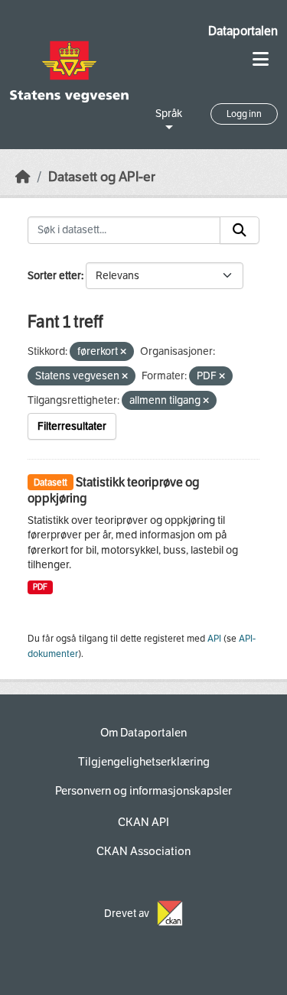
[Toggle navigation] (260, 59)
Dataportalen (243, 31)
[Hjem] (23, 177)
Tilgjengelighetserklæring (144, 762)
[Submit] (239, 230)
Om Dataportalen (143, 733)
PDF (40, 587)
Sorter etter (54, 275)
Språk (168, 113)
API (214, 638)
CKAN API (143, 822)
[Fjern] (123, 352)
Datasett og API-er (101, 177)
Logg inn (244, 114)
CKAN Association (143, 851)
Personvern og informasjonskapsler (143, 791)
